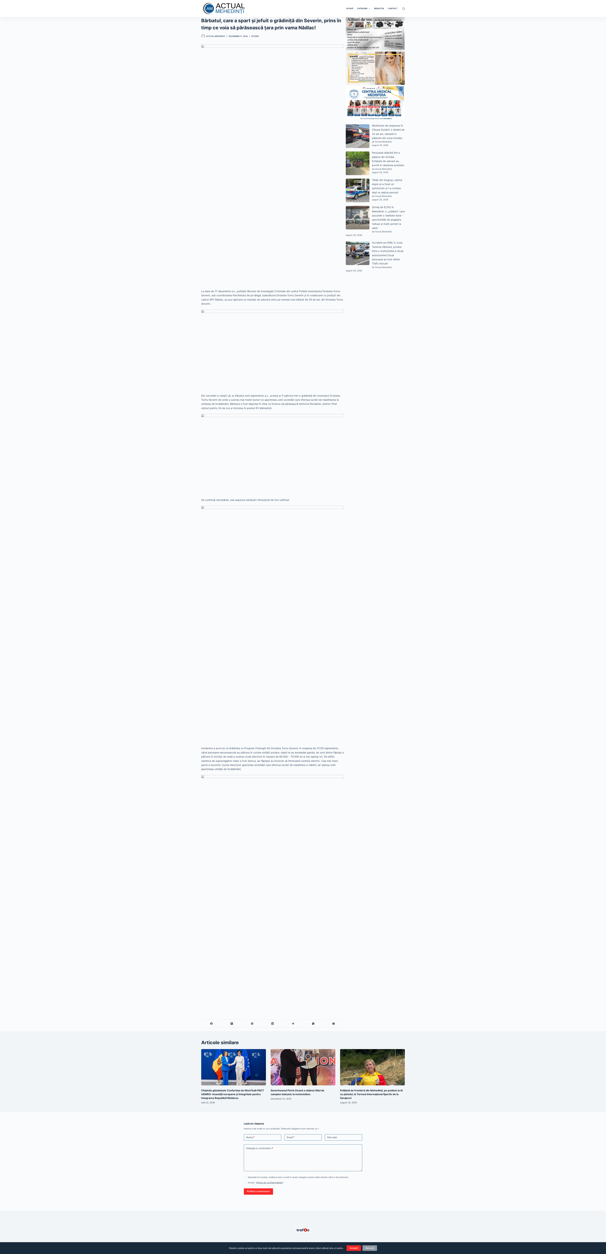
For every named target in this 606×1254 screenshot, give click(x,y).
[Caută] (403, 8)
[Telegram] (293, 1024)
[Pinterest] (252, 1024)
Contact (392, 8)
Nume (250, 1137)
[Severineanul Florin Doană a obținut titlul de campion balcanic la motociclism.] (303, 1067)
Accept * (266, 1182)
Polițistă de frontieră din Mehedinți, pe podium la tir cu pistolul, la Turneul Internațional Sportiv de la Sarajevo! (371, 1094)
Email (290, 1137)
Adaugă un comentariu (259, 1148)
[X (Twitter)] (232, 1024)
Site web (332, 1137)
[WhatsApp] (313, 1024)
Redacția (379, 8)
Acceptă (354, 1248)
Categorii (362, 8)
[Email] (333, 1024)
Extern (255, 36)
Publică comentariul (258, 1191)
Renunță (370, 1248)
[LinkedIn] (272, 1024)
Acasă (349, 8)
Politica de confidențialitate (269, 1182)
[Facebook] (211, 1024)
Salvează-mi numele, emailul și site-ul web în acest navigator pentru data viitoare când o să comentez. (298, 1177)
